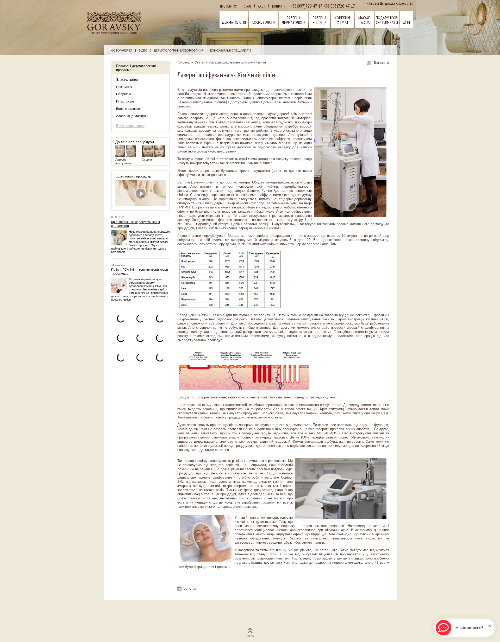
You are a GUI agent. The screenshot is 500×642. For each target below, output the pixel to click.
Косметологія (264, 22)
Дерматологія (234, 22)
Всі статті (381, 63)
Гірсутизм (123, 94)
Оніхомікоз (124, 87)
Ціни (406, 22)
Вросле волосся (128, 109)
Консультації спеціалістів (230, 50)
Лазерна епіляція (319, 20)
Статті (247, 6)
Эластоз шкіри (127, 79)
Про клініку (228, 6)
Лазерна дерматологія (293, 20)
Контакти (278, 6)
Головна (183, 62)
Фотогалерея (121, 50)
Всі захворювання (130, 126)
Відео (143, 50)
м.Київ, (389, 3)
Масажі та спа (364, 20)
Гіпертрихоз (125, 101)
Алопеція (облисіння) (132, 116)
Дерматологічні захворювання (179, 50)
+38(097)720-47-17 (306, 6)
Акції (261, 6)
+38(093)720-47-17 (338, 6)
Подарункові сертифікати (387, 20)
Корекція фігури (342, 20)
